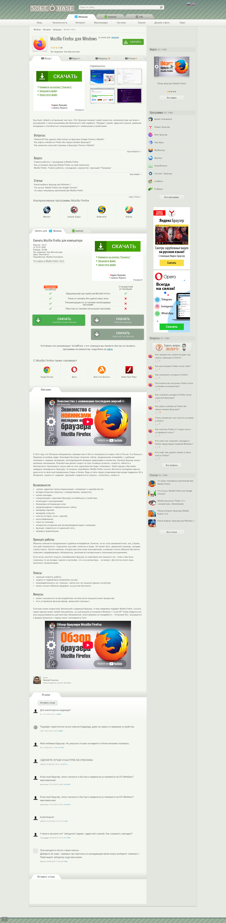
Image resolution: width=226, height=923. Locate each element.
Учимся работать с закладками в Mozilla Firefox (56, 162)
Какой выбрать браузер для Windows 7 (52, 184)
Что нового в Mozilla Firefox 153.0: (49, 261)
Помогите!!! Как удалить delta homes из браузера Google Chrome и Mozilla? (69, 139)
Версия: (37, 245)
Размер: (37, 250)
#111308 (64, 821)
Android (114, 37)
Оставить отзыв (47, 702)
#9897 (60, 731)
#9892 (59, 714)
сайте (110, 349)
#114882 (64, 861)
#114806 (67, 838)
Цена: (35, 254)
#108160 (67, 784)
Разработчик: (39, 257)
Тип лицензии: (56, 52)
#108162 (67, 804)
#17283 (61, 747)
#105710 (64, 764)
